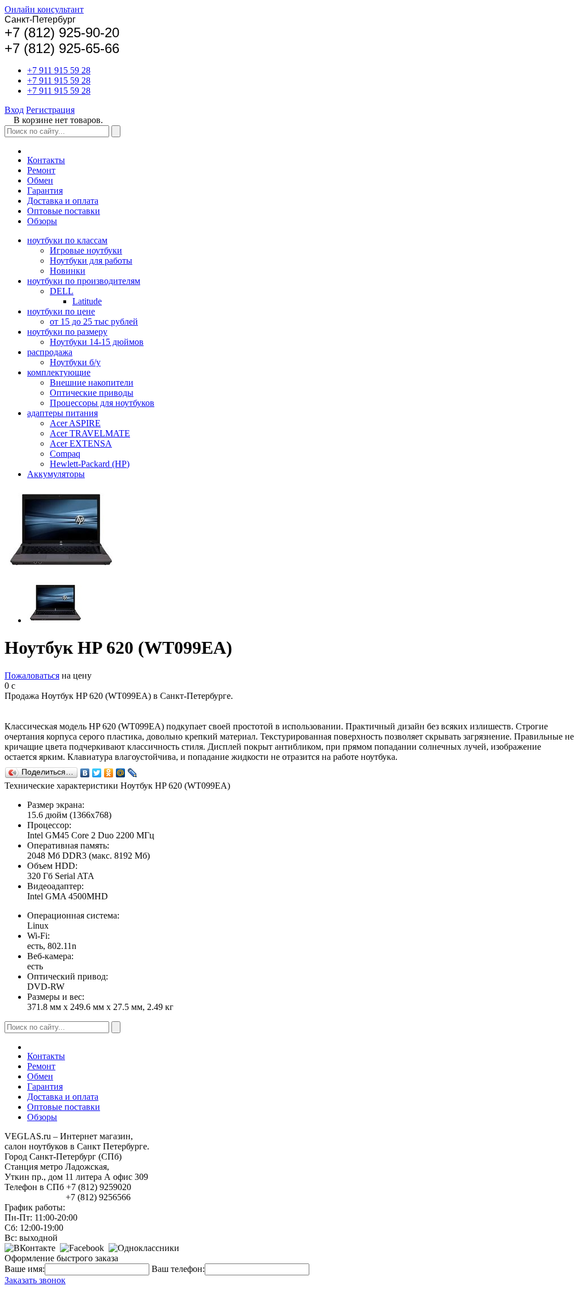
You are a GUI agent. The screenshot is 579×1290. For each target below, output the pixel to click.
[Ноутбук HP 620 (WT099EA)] (55, 620)
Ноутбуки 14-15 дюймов (97, 342)
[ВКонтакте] (85, 773)
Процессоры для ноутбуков (102, 403)
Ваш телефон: (178, 1269)
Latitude (87, 301)
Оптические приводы (91, 392)
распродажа (49, 352)
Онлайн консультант (44, 9)
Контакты (46, 160)
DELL (62, 291)
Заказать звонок (35, 1280)
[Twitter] (97, 773)
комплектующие (58, 372)
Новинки (67, 271)
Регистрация (50, 110)
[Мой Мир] (121, 773)
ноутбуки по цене (61, 311)
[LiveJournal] (133, 773)
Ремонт (41, 170)
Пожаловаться (32, 675)
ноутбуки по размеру (67, 331)
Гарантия (45, 190)
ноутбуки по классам (67, 240)
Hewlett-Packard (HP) (89, 464)
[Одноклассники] (109, 773)
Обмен (40, 180)
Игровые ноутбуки (86, 250)
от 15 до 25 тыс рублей (94, 321)
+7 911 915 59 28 (58, 70)
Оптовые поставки (63, 211)
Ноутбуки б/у (75, 362)
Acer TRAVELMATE (90, 433)
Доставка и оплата (62, 200)
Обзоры (42, 221)
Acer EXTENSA (81, 443)
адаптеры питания (62, 413)
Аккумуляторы (56, 474)
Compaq (65, 453)
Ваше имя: (25, 1269)
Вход (14, 110)
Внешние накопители (91, 382)
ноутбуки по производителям (83, 281)
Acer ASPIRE (75, 423)
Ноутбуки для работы (91, 260)
